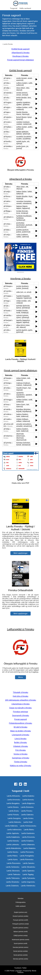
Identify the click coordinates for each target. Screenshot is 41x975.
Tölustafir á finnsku (20, 692)
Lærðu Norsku (12, 852)
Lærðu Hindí (27, 822)
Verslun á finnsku (20, 754)
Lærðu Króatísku (27, 841)
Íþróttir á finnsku (20, 742)
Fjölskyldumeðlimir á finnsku (20, 723)
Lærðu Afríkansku (13, 796)
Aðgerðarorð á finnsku (20, 53)
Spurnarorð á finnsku (20, 715)
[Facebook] (15, 784)
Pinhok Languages (16, 971)
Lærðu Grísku (28, 818)
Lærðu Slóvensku (13, 871)
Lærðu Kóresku (13, 841)
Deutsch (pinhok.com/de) (20, 916)
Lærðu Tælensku (14, 874)
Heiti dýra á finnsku (20, 696)
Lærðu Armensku (13, 800)
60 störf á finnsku (20, 727)
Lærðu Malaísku (29, 848)
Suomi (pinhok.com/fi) (20, 943)
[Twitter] (20, 784)
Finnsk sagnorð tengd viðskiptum (20, 60)
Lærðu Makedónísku (13, 848)
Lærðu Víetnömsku (28, 886)
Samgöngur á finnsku (20, 758)
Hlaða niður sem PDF (20, 483)
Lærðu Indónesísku (14, 830)
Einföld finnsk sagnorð (20, 49)
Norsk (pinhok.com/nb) (21, 955)
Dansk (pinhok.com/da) (20, 951)
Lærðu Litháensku (28, 844)
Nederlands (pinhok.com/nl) (20, 939)
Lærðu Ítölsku (29, 830)
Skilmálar (20, 898)
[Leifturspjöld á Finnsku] (20, 659)
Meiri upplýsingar (20, 553)
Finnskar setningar (20, 712)
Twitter (24, 968)
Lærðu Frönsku (13, 815)
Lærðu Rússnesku (13, 863)
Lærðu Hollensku (11, 826)
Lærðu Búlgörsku (28, 803)
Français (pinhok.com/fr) (20, 920)
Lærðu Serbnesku (12, 867)
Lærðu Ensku (14, 811)
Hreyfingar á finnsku (20, 56)
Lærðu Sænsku (28, 863)
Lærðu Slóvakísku (28, 867)
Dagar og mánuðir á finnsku (20, 708)
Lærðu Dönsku (13, 807)
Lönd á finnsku (20, 739)
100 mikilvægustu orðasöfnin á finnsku (20, 700)
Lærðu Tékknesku (13, 878)
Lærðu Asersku (28, 800)
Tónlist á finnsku (20, 762)
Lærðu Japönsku (12, 833)
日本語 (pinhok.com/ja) (21, 935)
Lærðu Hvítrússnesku (28, 826)
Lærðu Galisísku (27, 815)
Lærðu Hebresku (15, 822)
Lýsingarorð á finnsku (20, 735)
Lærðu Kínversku (28, 837)
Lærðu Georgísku (14, 818)
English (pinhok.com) (20, 912)
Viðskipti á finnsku (20, 746)
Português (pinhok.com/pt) (20, 924)
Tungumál (13, 8)
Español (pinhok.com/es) (20, 928)
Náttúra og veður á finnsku (20, 766)
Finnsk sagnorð (20, 719)
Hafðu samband (25, 8)
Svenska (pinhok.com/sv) (20, 947)
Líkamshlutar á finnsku (21, 704)
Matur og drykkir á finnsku (20, 731)
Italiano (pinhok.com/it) (21, 931)
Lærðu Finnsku (8, 44)
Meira (20, 677)
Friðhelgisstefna (21, 902)
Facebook (17, 968)
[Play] (36, 79)
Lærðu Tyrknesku (28, 878)
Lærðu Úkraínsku (12, 882)
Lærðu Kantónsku (28, 833)
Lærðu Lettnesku (12, 844)
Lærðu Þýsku (13, 859)
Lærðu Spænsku (28, 871)
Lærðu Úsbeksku (12, 886)
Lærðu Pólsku (12, 856)
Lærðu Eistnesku (27, 807)
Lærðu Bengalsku (13, 803)
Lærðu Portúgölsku (27, 856)
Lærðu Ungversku (28, 882)
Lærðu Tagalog (28, 874)
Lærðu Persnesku (27, 852)
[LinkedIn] (25, 784)
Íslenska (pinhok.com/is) (20, 959)
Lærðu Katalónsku (13, 837)
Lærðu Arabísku (28, 796)
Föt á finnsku (20, 750)
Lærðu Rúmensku (26, 859)
